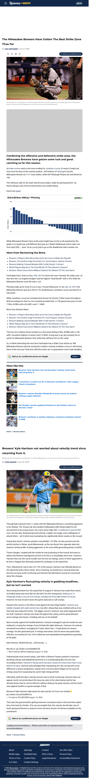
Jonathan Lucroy (52, 168)
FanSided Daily (30, 754)
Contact (45, 750)
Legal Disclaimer (49, 758)
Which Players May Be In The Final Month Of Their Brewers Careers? (38, 267)
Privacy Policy (66, 754)
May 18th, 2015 (35, 275)
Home (9, 432)
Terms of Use (14, 758)
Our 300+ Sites (66, 750)
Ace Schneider (11, 49)
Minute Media (13, 768)
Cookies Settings (31, 762)
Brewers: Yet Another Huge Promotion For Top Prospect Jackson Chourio (40, 261)
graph (18, 191)
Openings (28, 750)
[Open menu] (5, 3)
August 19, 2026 (41, 652)
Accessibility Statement (70, 758)
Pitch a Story (47, 754)
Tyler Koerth (10, 462)
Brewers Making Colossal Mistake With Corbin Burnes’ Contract (36, 264)
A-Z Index (13, 762)
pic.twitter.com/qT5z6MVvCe (19, 694)
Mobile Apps (14, 754)
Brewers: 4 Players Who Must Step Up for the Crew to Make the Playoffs (40, 258)
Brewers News (19, 432)
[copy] (19, 53)
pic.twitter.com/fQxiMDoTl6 (28, 649)
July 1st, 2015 (70, 287)
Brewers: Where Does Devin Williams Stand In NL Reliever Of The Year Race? (42, 270)
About (11, 750)
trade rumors (14, 168)
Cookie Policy (29, 758)
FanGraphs (61, 171)
